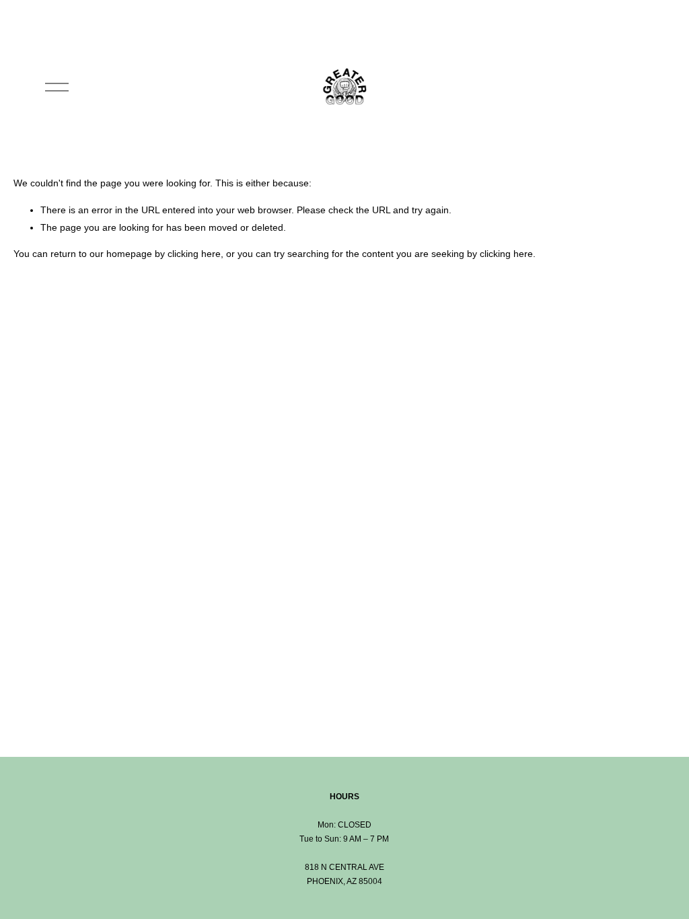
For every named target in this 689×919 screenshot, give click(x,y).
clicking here (194, 253)
